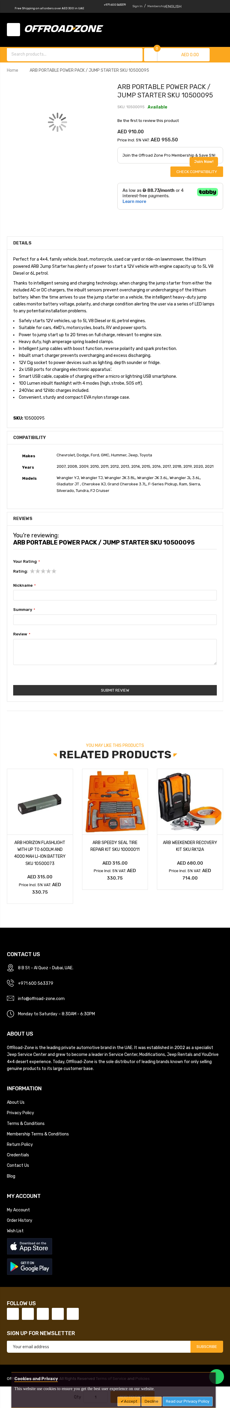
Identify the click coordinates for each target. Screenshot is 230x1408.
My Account (18, 1209)
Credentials (18, 1154)
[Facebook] (13, 1314)
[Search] (137, 54)
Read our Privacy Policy (187, 1401)
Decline (151, 1401)
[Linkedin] (43, 1314)
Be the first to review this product (148, 120)
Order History (19, 1220)
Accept (130, 1401)
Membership (156, 6)
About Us (16, 1102)
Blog (11, 1176)
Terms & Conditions (26, 1123)
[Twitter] (28, 1314)
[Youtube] (58, 1314)
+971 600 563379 (115, 5)
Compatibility (29, 437)
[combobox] (69, 54)
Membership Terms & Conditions (38, 1134)
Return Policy (20, 1144)
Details (22, 243)
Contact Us (18, 1165)
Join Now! (204, 161)
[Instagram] (73, 1314)
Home (12, 70)
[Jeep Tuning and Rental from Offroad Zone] (66, 30)
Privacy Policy (20, 1112)
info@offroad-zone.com (41, 998)
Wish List (15, 1230)
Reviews (22, 518)
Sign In (137, 6)
